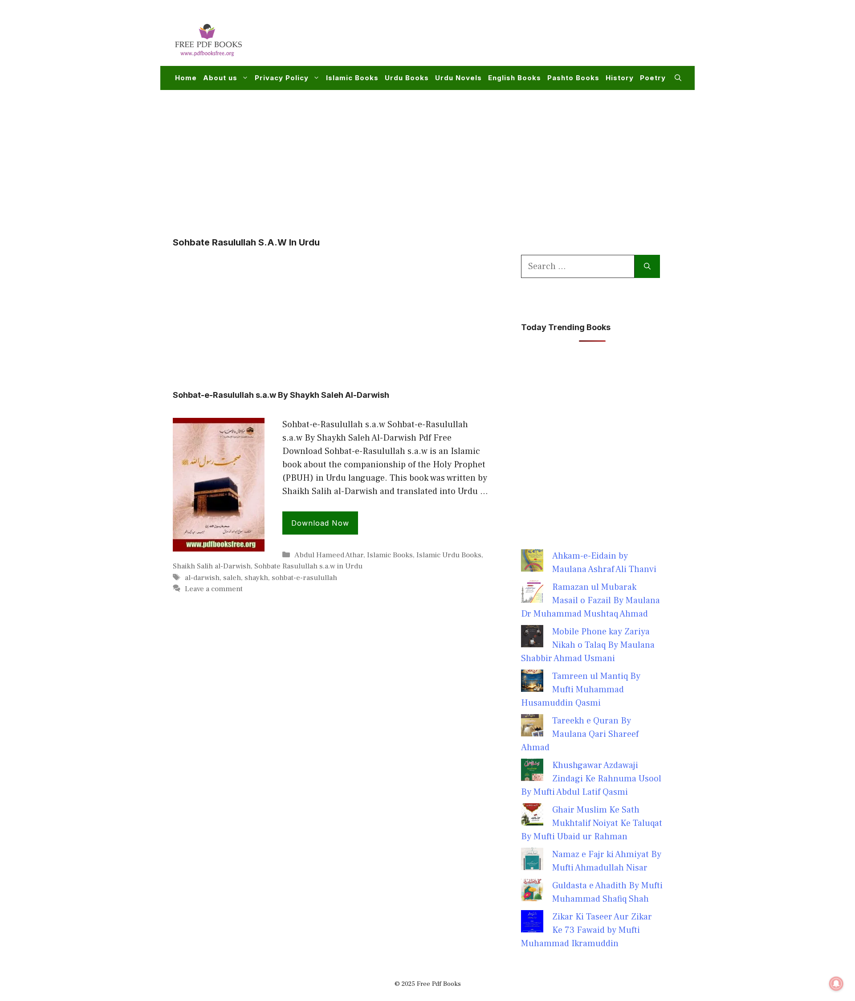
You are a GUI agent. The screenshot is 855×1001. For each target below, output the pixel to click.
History (620, 78)
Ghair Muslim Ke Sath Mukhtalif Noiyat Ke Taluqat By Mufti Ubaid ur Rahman (591, 823)
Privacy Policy (282, 78)
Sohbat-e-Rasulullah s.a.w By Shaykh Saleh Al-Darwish (281, 395)
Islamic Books (352, 78)
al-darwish (202, 578)
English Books (514, 78)
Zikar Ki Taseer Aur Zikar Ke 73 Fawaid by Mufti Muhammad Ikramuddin (586, 930)
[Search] (647, 266)
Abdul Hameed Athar (328, 555)
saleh (232, 578)
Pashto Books (573, 78)
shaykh (256, 578)
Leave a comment (214, 589)
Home (186, 78)
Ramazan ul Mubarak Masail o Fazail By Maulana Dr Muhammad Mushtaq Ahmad (590, 600)
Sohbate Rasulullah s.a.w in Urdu (308, 566)
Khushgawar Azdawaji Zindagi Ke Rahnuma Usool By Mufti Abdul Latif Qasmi (591, 779)
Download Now (320, 523)
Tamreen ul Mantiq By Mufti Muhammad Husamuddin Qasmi (580, 689)
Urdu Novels (458, 78)
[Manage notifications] (836, 983)
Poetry (653, 78)
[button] (678, 78)
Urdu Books (407, 78)
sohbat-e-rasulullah (304, 578)
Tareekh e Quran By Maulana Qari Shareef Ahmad (580, 734)
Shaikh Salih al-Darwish (212, 566)
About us (220, 78)
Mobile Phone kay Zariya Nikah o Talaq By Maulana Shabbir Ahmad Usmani (588, 645)
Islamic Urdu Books (448, 555)
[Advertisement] (519, 38)
